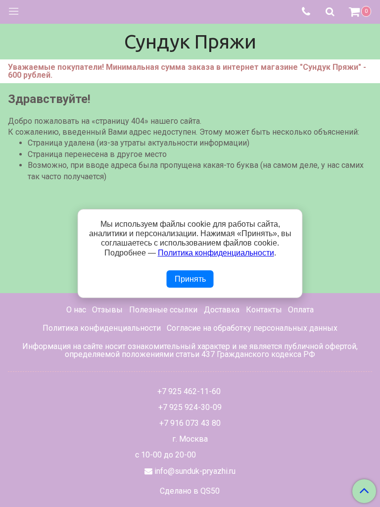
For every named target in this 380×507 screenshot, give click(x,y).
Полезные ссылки (163, 309)
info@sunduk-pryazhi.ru (195, 471)
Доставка (221, 309)
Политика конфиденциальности (102, 328)
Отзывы (107, 309)
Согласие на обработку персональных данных (252, 328)
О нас (76, 309)
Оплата (301, 309)
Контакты (264, 309)
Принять (190, 279)
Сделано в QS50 (190, 491)
